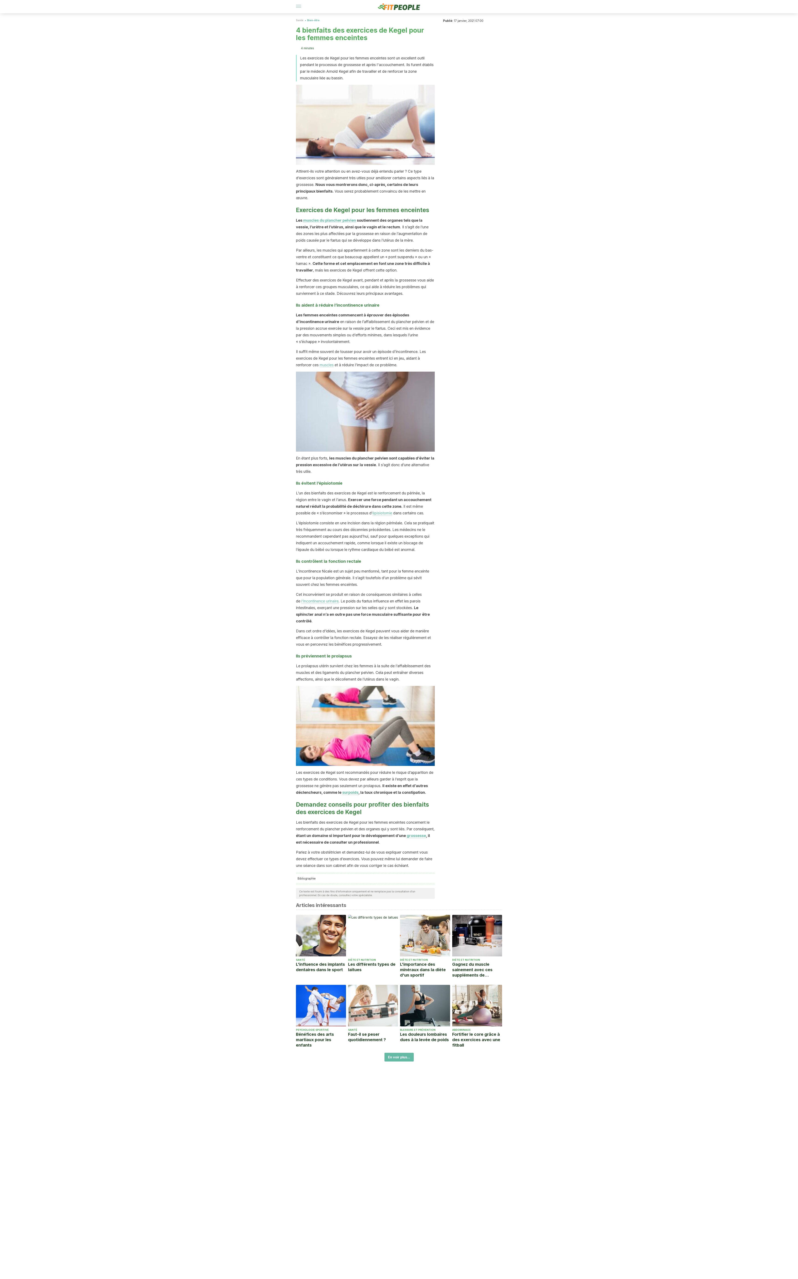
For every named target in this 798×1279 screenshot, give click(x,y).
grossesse (416, 835)
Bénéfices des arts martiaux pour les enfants (315, 1040)
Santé (299, 20)
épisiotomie (382, 513)
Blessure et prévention (418, 1029)
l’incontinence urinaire (320, 601)
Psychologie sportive (312, 1029)
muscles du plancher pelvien (329, 220)
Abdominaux (461, 1029)
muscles (327, 365)
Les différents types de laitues (371, 967)
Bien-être (313, 20)
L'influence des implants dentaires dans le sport (320, 967)
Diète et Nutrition (362, 959)
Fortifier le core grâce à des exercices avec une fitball (476, 1040)
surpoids (350, 792)
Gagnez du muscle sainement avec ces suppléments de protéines (472, 970)
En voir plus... (399, 1057)
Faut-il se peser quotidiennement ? (367, 1037)
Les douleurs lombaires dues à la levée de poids (424, 1037)
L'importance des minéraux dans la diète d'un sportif (423, 970)
